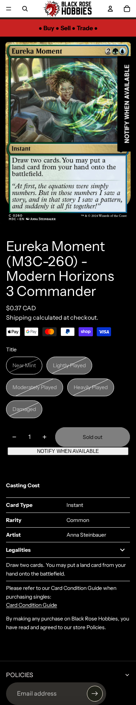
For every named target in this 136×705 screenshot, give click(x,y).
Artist (13, 534)
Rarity (14, 520)
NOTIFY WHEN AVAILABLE (68, 451)
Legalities (18, 549)
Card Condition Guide (31, 605)
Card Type (19, 505)
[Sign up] (95, 694)
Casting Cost (23, 485)
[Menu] (8, 8)
